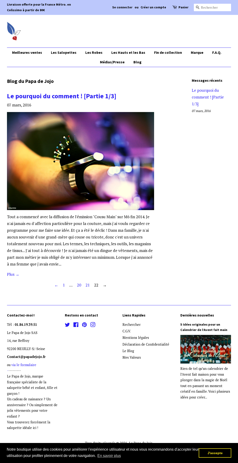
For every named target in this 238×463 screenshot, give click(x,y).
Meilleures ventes (27, 52)
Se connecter (122, 7)
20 (79, 285)
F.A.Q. (216, 52)
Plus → (13, 274)
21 (88, 285)
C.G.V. (126, 331)
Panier (183, 7)
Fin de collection (168, 52)
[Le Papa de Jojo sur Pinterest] (84, 325)
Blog (137, 62)
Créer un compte (153, 7)
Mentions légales (135, 337)
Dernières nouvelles (197, 315)
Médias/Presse (112, 62)
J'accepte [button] (215, 453)
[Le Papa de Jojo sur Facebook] (76, 325)
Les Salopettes (63, 52)
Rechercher (131, 324)
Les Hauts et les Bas (128, 52)
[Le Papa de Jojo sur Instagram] (92, 325)
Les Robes (93, 52)
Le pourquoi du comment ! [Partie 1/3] (61, 96)
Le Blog (128, 351)
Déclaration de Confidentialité (145, 344)
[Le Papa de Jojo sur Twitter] (67, 325)
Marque (197, 52)
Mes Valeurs (131, 357)
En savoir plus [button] (109, 456)
